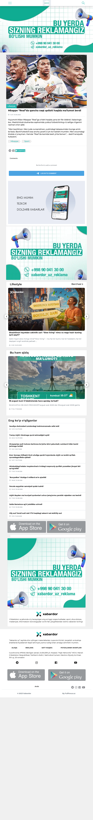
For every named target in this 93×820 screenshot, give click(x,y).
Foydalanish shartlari (71, 648)
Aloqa (14, 648)
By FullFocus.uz (68, 693)
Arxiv (37, 686)
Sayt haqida (47, 648)
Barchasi (76, 284)
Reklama (29, 648)
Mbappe (14, 141)
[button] (7, 330)
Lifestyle (11, 106)
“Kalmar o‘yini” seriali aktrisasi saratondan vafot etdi (34, 333)
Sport (26, 141)
